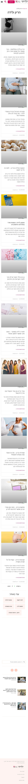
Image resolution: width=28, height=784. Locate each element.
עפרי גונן (6, 761)
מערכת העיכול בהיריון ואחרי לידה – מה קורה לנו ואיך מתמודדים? (15, 113)
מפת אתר (22, 771)
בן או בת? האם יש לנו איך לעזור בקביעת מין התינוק (16, 278)
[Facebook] (12, 670)
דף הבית (25, 8)
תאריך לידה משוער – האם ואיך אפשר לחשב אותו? (15, 333)
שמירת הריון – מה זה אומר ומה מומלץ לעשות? (15, 454)
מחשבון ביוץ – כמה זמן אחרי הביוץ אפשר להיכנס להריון (15, 508)
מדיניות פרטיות (20, 774)
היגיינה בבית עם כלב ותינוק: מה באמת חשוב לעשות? (9, 678)
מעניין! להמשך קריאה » (20, 69)
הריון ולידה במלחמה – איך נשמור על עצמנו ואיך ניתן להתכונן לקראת (15, 51)
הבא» (8, 586)
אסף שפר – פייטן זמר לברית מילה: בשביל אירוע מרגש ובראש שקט (9, 704)
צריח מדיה (19, 762)
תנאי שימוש (21, 780)
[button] (1, 1)
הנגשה (22, 777)
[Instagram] (16, 670)
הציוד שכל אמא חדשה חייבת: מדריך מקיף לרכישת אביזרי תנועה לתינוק (9, 690)
